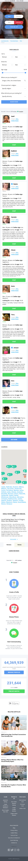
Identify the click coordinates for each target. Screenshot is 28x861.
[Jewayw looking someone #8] (6, 350)
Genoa (21, 490)
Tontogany (4, 499)
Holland (3, 492)
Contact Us (14, 842)
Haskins (11, 495)
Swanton (3, 500)
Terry (13, 314)
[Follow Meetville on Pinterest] (18, 850)
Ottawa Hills (18, 488)
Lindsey (20, 499)
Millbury (21, 487)
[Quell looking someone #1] (6, 119)
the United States (14, 40)
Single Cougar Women (14, 809)
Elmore (16, 493)
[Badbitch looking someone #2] (6, 153)
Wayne (15, 502)
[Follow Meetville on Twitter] (12, 850)
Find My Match (14, 691)
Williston (3, 488)
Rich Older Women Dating (14, 803)
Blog (14, 828)
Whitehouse (4, 497)
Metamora (9, 502)
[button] (25, 477)
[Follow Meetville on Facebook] (9, 850)
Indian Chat (22, 808)
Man (9, 16)
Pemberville (4, 495)
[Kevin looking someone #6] (6, 288)
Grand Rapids (22, 502)
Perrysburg (9, 490)
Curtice (3, 490)
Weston (3, 504)
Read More (13, 539)
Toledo (3, 487)
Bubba (15, 407)
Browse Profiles (14, 672)
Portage (21, 500)
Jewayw (16, 348)
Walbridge (9, 487)
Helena (3, 502)
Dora (12, 381)
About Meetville (14, 825)
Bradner (9, 500)
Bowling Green (12, 499)
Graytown (20, 492)
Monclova (10, 493)
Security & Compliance (14, 838)
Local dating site (4, 40)
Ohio (21, 40)
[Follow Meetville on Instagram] (15, 850)
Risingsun (9, 504)
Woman (18, 16)
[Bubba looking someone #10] (6, 410)
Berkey (16, 495)
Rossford (15, 487)
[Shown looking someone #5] (6, 252)
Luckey (9, 492)
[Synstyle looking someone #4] (6, 219)
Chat (14, 145)
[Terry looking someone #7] (6, 317)
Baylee (15, 184)
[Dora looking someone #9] (6, 383)
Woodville (4, 493)
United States (15, 120)
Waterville (22, 493)
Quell (12, 116)
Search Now (14, 102)
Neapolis (15, 500)
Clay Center (10, 488)
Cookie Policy (14, 833)
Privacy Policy (14, 830)
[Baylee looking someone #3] (6, 186)
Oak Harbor (20, 497)
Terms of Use (14, 835)
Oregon (3, 42)
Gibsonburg (12, 497)
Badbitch (14, 151)
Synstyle (14, 217)
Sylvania (13, 492)
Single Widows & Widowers (5, 806)
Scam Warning (14, 840)
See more (14, 439)
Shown (13, 250)
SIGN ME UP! (14, 27)
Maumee (16, 490)
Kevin (13, 286)
